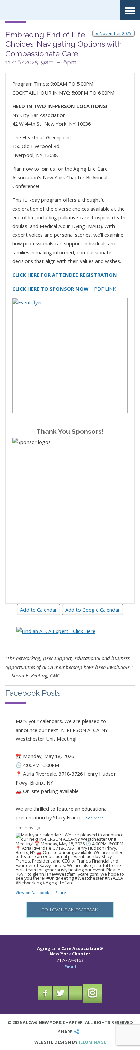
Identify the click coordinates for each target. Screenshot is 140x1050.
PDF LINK (105, 288)
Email (70, 967)
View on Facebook (33, 892)
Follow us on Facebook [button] (70, 909)
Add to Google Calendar (92, 609)
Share (60, 892)
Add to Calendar (38, 609)
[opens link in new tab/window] (70, 355)
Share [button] (65, 1032)
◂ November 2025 (113, 33)
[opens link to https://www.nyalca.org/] (44, 10)
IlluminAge (92, 1042)
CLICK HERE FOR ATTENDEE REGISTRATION (64, 274)
